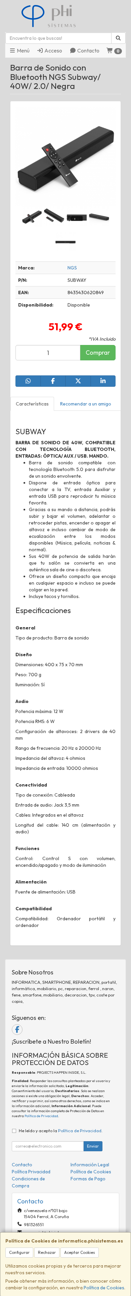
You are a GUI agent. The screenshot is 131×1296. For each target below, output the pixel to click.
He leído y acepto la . (60, 1130)
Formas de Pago (88, 1179)
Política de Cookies (104, 1288)
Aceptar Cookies (79, 1252)
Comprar (98, 352)
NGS (72, 268)
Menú (23, 50)
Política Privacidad (31, 1172)
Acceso (52, 50)
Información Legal (90, 1165)
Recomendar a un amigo (85, 404)
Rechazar (47, 1252)
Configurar (19, 1252)
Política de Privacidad (41, 1116)
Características (32, 404)
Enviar (93, 1146)
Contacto (87, 50)
